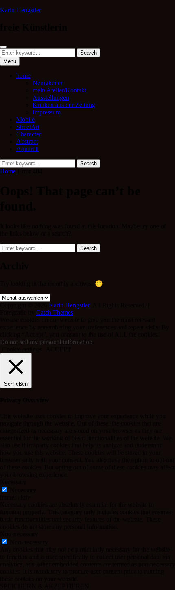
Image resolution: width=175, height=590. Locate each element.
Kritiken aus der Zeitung (64, 104)
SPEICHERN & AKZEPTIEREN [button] (44, 586)
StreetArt (27, 126)
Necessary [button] (13, 481)
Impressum (47, 112)
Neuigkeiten (48, 82)
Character (28, 134)
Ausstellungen (51, 97)
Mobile (25, 119)
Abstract (27, 141)
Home (9, 171)
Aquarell (27, 148)
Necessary (23, 490)
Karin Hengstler (20, 10)
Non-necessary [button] (19, 534)
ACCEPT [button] (58, 349)
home (23, 75)
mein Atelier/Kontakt (59, 90)
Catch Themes (54, 312)
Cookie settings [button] (22, 349)
